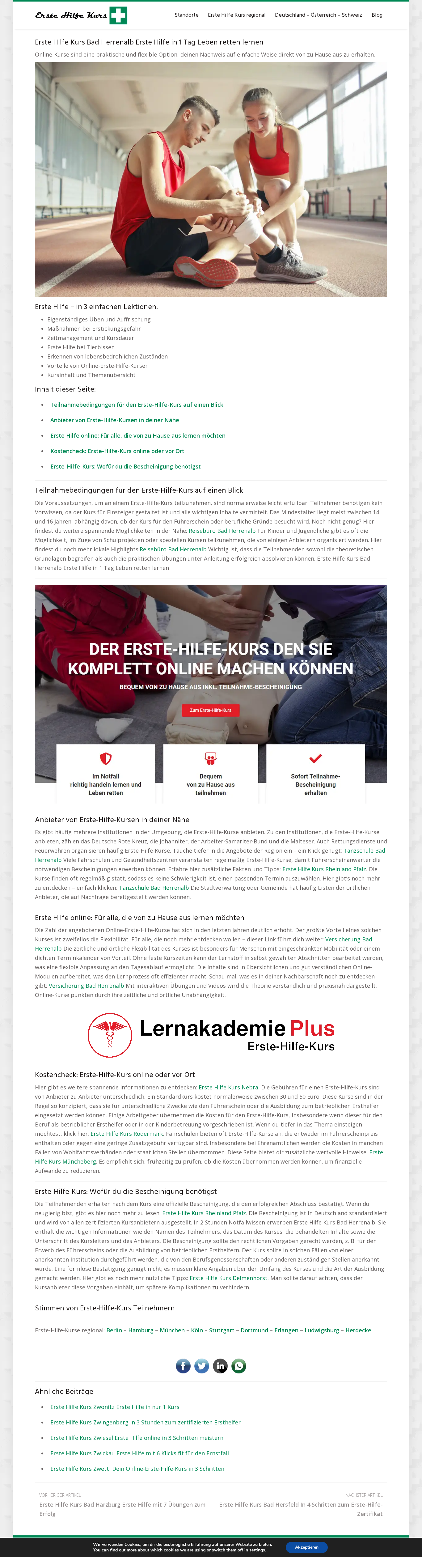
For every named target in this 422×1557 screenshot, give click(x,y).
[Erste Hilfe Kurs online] (81, 15)
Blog (377, 15)
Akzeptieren (307, 1547)
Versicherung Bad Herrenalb (86, 985)
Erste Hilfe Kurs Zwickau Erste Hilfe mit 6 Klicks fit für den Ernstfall (139, 1453)
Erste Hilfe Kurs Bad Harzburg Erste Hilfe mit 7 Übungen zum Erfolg (122, 1504)
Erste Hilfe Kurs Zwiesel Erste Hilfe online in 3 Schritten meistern (136, 1437)
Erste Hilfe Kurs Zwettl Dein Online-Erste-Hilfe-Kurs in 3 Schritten (137, 1468)
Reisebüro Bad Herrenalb (222, 530)
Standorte (187, 15)
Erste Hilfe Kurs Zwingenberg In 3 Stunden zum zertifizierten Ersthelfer (145, 1422)
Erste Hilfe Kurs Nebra (228, 1087)
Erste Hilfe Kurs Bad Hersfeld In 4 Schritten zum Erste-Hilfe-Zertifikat (301, 1504)
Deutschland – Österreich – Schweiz (318, 15)
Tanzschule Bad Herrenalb (154, 887)
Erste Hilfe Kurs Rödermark (127, 1133)
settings (257, 1550)
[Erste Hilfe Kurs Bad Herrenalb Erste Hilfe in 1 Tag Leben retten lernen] (211, 179)
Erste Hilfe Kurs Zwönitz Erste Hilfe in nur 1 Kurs (114, 1407)
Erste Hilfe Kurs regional (237, 15)
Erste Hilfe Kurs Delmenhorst (229, 1278)
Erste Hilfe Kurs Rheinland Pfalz (324, 869)
